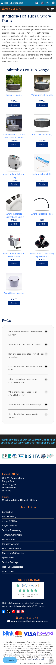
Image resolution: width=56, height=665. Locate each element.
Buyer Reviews (9, 525)
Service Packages (10, 562)
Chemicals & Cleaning (13, 553)
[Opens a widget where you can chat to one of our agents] (10, 660)
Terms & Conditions (12, 534)
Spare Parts (8, 557)
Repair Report (9, 539)
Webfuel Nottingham (46, 663)
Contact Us (7, 511)
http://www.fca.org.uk (35, 659)
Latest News (8, 571)
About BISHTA (9, 521)
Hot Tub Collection (11, 548)
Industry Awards (10, 543)
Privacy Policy (9, 516)
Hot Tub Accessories (12, 566)
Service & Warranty (12, 530)
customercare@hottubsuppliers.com (30, 620)
